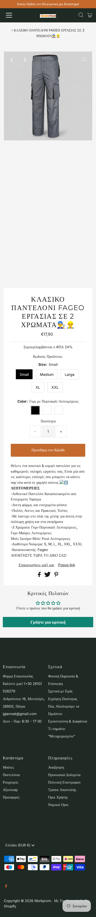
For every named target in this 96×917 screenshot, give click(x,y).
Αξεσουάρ (10, 790)
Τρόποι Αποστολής (62, 790)
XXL (55, 387)
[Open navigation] (13, 15)
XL (38, 387)
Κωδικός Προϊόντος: (48, 356)
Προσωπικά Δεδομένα (64, 775)
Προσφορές (11, 797)
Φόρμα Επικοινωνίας (18, 676)
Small (24, 374)
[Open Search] (81, 15)
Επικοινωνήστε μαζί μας (37, 565)
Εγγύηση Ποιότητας (62, 699)
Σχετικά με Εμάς (60, 691)
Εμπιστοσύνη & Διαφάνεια (67, 721)
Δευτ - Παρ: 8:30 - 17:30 (22, 721)
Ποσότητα (48, 421)
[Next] (24, 59)
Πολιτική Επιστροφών (64, 782)
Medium (47, 374)
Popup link (66, 565)
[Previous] (12, 59)
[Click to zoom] (84, 59)
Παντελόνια (11, 775)
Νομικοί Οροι (58, 805)
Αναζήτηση (56, 767)
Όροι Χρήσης (58, 797)
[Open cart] (89, 15)
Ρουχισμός (10, 782)
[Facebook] (6, 886)
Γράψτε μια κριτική (48, 622)
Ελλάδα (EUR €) (18, 845)
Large (69, 374)
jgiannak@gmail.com (20, 714)
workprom (42, 901)
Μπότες (8, 767)
